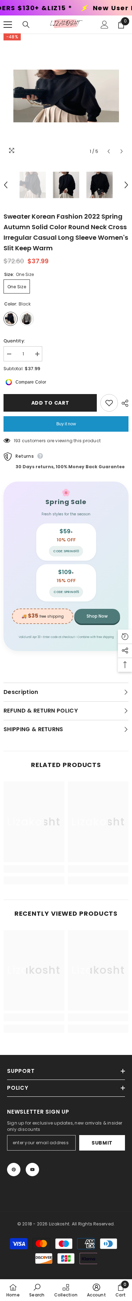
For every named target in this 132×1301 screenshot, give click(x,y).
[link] (34, 869)
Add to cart (49, 402)
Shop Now (97, 616)
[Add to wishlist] (109, 403)
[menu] (8, 24)
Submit (102, 1142)
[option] (66, 96)
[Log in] (104, 24)
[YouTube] (32, 1169)
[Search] (26, 24)
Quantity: (14, 341)
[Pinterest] (13, 1169)
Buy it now (66, 423)
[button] (108, 151)
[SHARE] (123, 403)
